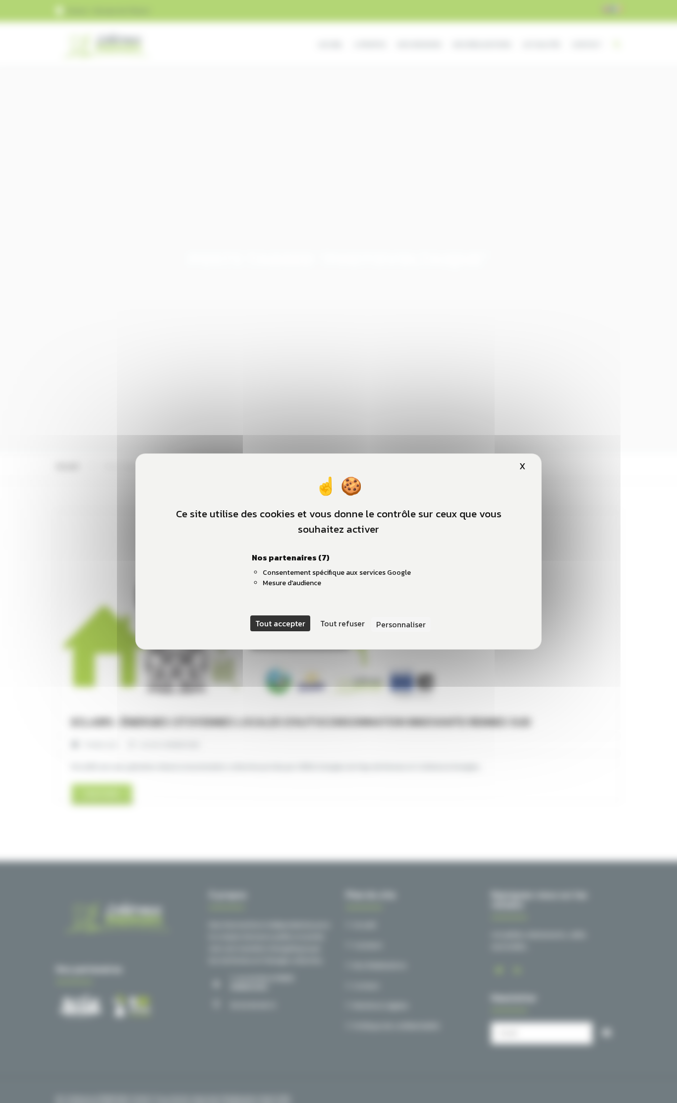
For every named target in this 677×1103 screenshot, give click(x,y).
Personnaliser (401, 624)
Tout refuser (342, 623)
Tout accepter (280, 623)
